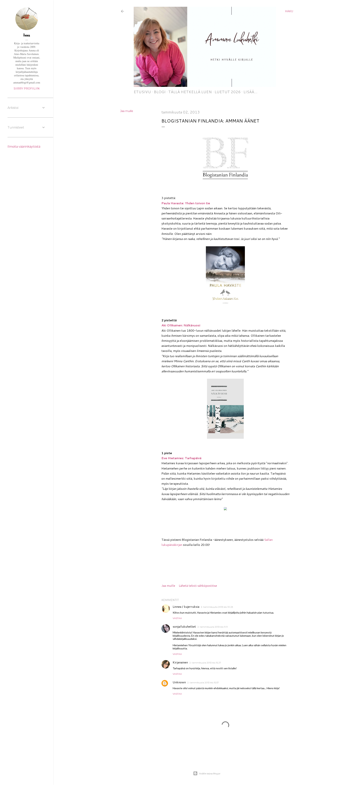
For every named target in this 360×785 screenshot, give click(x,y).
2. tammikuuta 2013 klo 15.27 (205, 662)
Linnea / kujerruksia (186, 606)
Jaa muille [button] (126, 111)
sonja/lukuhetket (184, 626)
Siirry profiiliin (27, 88)
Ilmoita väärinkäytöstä (24, 146)
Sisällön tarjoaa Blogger (209, 773)
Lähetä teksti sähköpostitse (198, 585)
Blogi (160, 91)
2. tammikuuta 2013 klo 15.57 (203, 682)
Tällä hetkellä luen (190, 91)
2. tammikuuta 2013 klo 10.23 (217, 606)
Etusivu (142, 91)
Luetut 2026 (227, 91)
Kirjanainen (180, 662)
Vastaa (177, 618)
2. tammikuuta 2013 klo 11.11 (212, 626)
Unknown (179, 682)
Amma (26, 35)
